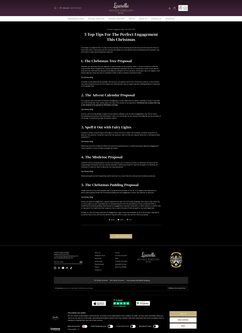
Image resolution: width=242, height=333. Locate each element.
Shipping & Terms (100, 255)
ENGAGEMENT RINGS (76, 19)
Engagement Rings (119, 29)
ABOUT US (143, 19)
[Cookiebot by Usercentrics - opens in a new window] (55, 329)
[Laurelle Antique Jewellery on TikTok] (71, 268)
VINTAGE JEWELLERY (117, 19)
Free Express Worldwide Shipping (138, 280)
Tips (126, 29)
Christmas (110, 29)
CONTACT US (156, 19)
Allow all (183, 314)
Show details (72, 329)
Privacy (117, 253)
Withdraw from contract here (177, 288)
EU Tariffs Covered (100, 280)
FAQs (116, 258)
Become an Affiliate (121, 267)
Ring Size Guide (99, 264)
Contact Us (98, 270)
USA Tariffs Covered (117, 280)
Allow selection (183, 320)
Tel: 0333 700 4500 (121, 261)
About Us (97, 253)
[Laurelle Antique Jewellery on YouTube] (63, 268)
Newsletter (98, 258)
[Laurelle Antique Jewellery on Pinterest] (67, 268)
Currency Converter (121, 255)
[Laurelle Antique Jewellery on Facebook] (59, 268)
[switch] (110, 326)
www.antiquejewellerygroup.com (63, 258)
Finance (97, 267)
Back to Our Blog (122, 236)
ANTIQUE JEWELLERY (96, 19)
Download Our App (120, 264)
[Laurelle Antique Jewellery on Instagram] (55, 268)
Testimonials (98, 261)
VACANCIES (169, 19)
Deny (183, 326)
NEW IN (132, 19)
